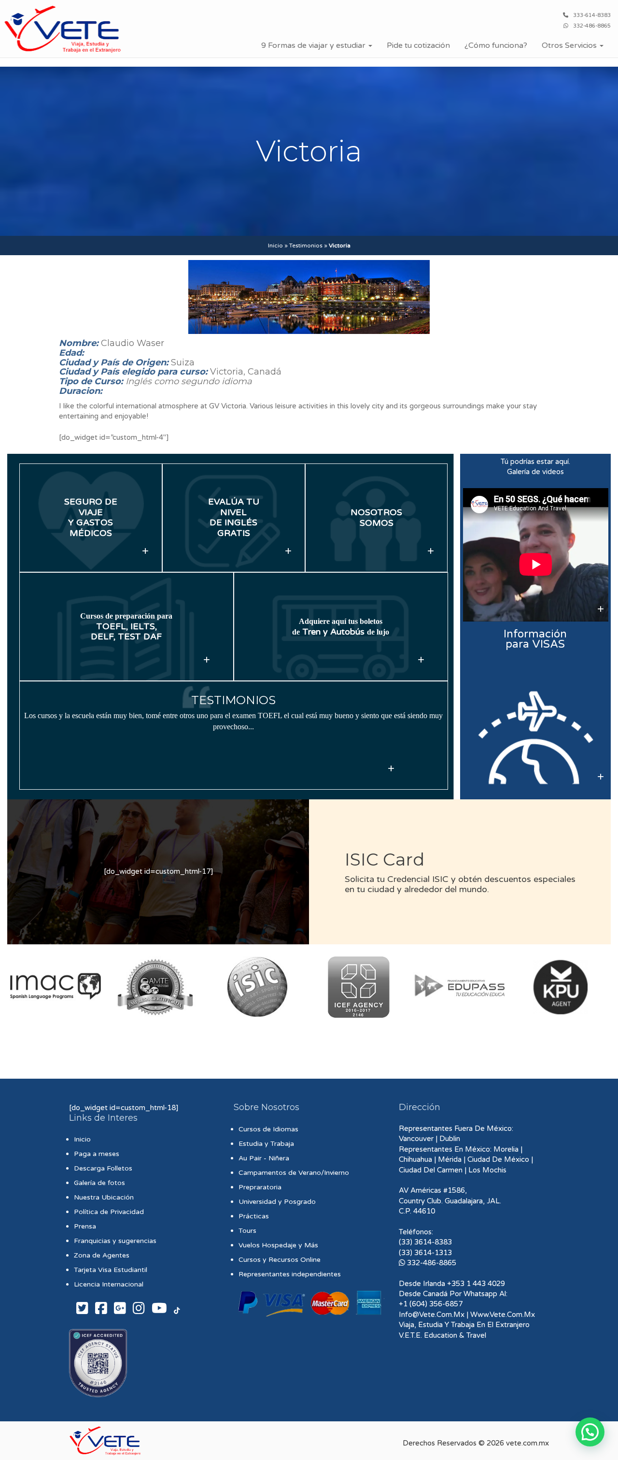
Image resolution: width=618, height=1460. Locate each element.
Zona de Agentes (101, 1255)
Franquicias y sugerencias (115, 1241)
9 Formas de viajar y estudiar (314, 45)
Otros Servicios (570, 45)
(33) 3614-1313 (425, 1252)
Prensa (85, 1226)
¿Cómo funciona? (495, 45)
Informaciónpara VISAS (535, 638)
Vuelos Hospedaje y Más (278, 1245)
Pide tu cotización (418, 45)
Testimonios (306, 245)
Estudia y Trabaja (266, 1144)
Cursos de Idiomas (268, 1129)
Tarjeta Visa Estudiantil (110, 1270)
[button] (590, 1431)
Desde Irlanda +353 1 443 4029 (452, 1283)
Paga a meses (96, 1154)
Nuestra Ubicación (104, 1197)
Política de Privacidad (109, 1212)
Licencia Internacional (108, 1284)
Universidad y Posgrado (277, 1202)
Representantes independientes (290, 1274)
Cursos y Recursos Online (280, 1260)
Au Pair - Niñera (264, 1158)
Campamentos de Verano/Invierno (294, 1173)
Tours (247, 1231)
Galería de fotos (99, 1183)
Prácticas (254, 1216)
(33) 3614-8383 (425, 1242)
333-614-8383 (592, 15)
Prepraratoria (260, 1187)
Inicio (275, 245)
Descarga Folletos (103, 1168)
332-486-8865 (592, 26)
